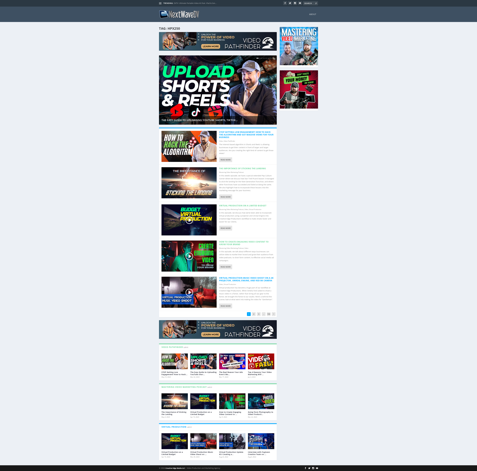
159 (268, 314)
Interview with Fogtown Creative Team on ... (259, 453)
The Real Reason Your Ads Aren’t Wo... (231, 373)
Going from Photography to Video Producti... (260, 413)
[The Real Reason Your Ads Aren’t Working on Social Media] (232, 361)
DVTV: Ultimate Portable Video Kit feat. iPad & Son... (195, 3)
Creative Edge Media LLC (175, 468)
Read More (226, 160)
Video (221, 141)
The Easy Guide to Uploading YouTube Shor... (203, 373)
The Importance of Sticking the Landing (242, 168)
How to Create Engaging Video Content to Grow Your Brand (244, 243)
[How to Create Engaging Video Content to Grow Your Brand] (232, 401)
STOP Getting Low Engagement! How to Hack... (174, 373)
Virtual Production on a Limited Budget (242, 205)
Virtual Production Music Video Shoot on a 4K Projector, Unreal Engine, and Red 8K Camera (246, 279)
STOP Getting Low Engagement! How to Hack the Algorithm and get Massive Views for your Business (246, 135)
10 (273, 58)
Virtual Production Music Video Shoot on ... (201, 453)
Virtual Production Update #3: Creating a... (231, 453)
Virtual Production (255, 209)
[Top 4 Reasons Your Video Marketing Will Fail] (261, 361)
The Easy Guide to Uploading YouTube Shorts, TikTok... (199, 120)
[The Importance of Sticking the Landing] (174, 401)
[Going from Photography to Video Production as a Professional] (261, 401)
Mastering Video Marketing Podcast (231, 172)
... (263, 314)
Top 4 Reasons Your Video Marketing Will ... (260, 373)
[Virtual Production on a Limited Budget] (203, 401)
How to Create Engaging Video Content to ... (230, 413)
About (312, 14)
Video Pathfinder (229, 141)
